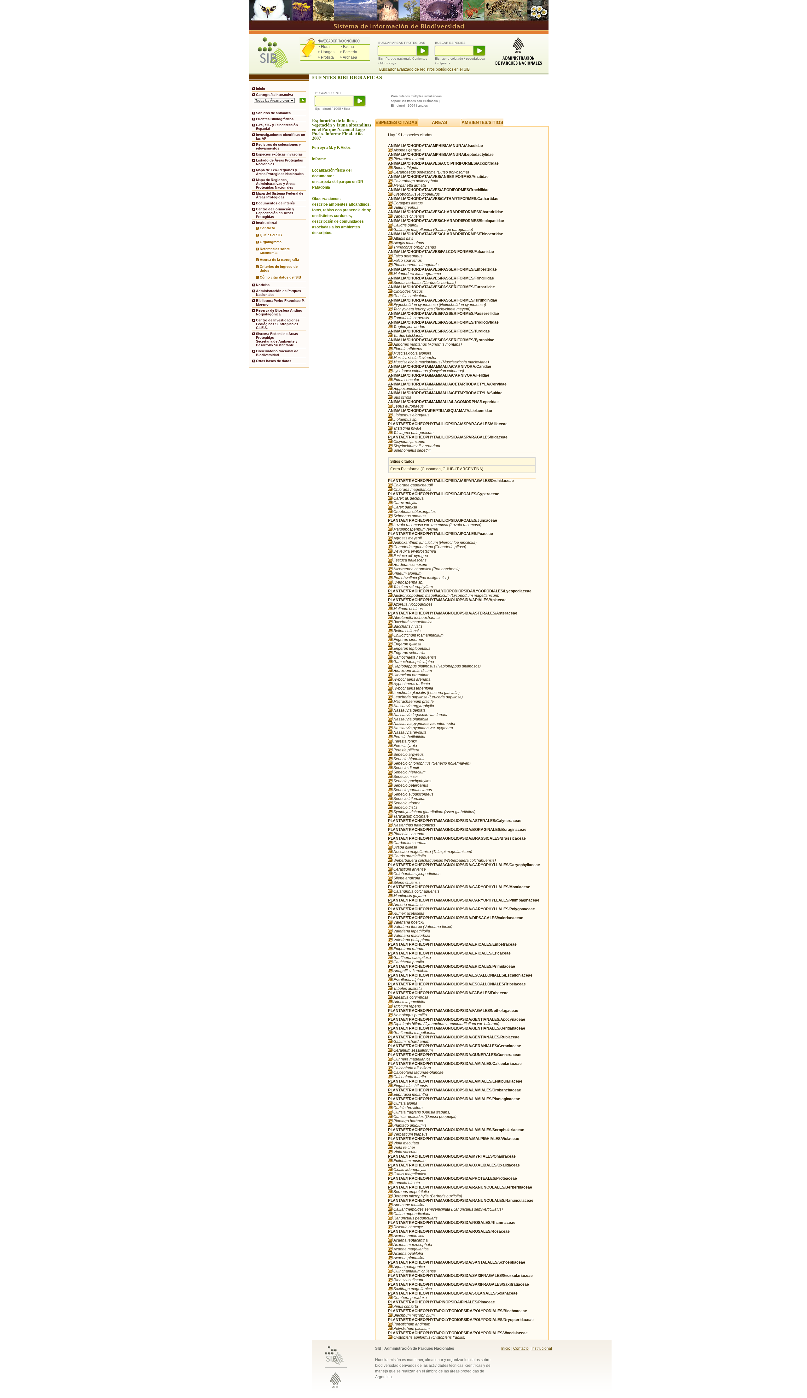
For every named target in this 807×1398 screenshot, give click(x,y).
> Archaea (348, 57)
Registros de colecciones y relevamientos (278, 146)
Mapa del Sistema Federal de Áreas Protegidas (279, 195)
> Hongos (326, 52)
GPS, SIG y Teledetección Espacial (277, 127)
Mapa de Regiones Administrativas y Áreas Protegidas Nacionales (275, 183)
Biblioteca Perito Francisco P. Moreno (280, 302)
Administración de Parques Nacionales (278, 293)
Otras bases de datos (273, 361)
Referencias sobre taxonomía (275, 251)
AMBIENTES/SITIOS (482, 122)
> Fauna (347, 46)
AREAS (439, 122)
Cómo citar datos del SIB (280, 277)
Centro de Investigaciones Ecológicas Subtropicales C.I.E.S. (277, 324)
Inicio (260, 89)
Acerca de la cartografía (279, 259)
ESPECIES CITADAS (396, 122)
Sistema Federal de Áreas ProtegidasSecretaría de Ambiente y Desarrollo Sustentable (277, 339)
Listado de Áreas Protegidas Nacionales (279, 162)
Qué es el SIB (271, 235)
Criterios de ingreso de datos (279, 268)
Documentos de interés (275, 203)
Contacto (267, 228)
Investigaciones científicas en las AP (280, 136)
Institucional (541, 1348)
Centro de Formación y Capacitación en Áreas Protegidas (275, 213)
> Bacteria (348, 52)
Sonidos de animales (273, 113)
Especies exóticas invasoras (279, 154)
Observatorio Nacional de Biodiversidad (277, 353)
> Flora (324, 46)
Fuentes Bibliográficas (274, 119)
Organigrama (271, 242)
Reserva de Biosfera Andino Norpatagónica (279, 312)
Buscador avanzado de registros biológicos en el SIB (424, 69)
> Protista (326, 57)
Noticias (263, 285)
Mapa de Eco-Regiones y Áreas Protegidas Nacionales (280, 172)
